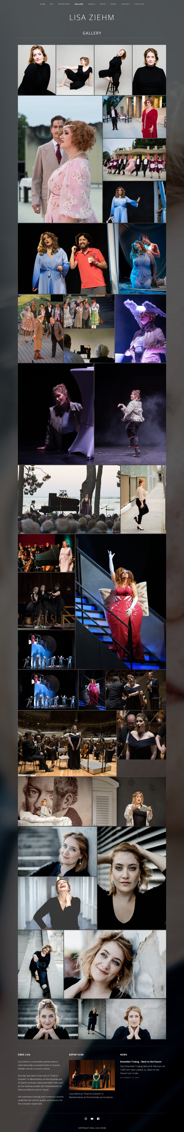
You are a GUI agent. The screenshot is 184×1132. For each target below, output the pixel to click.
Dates (103, 4)
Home (43, 4)
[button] (37, 70)
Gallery (79, 4)
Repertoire (64, 4)
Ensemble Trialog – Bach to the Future (141, 1061)
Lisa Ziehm (92, 17)
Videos (91, 4)
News (113, 4)
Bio (52, 4)
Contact (125, 4)
